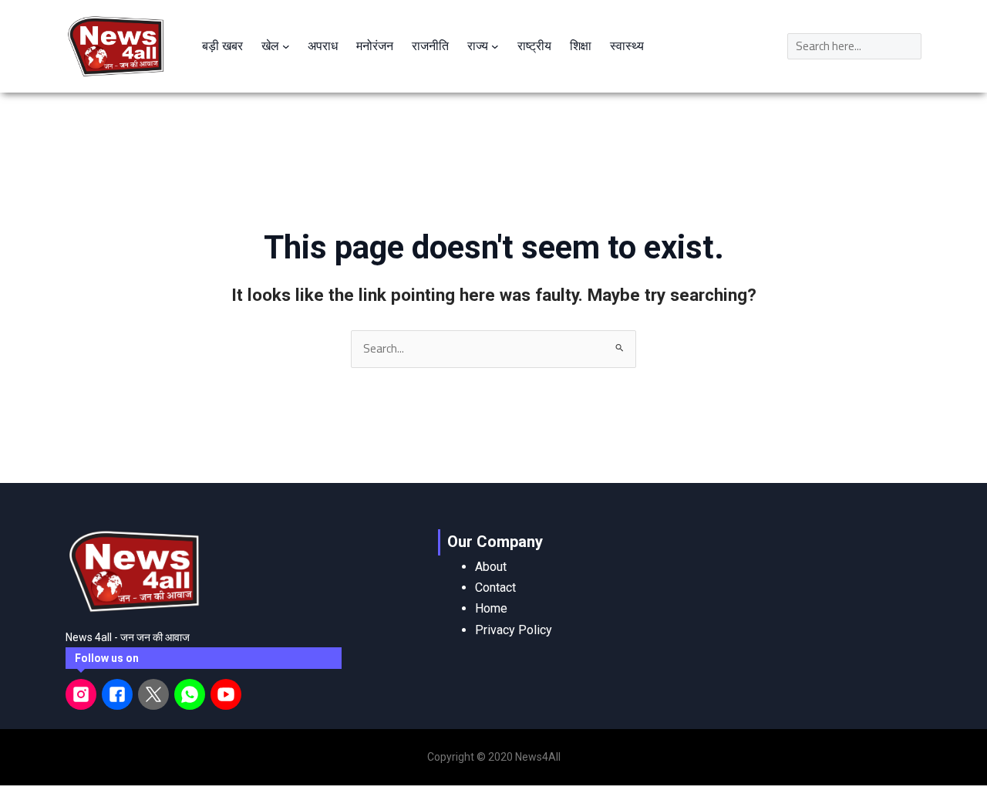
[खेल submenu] (286, 46)
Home (491, 608)
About (491, 566)
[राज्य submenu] (495, 46)
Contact (495, 587)
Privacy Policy (513, 630)
